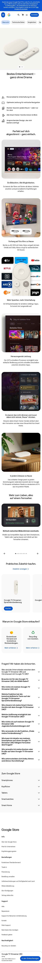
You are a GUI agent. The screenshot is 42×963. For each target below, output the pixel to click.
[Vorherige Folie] (4, 554)
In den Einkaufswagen (30, 958)
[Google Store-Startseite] (9, 14)
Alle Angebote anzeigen (26, 8)
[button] (18, 15)
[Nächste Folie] (37, 554)
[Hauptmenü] (3, 14)
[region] (21, 49)
